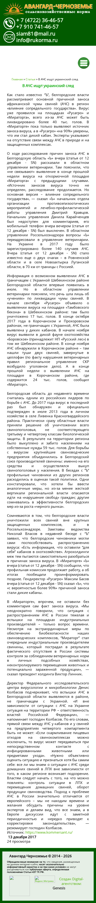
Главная (17, 79)
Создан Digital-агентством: (68, 883)
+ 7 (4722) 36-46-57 (39, 19)
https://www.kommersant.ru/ (49, 832)
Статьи (30, 79)
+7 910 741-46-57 (37, 26)
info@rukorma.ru (37, 39)
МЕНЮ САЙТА (83, 63)
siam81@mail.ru (35, 33)
